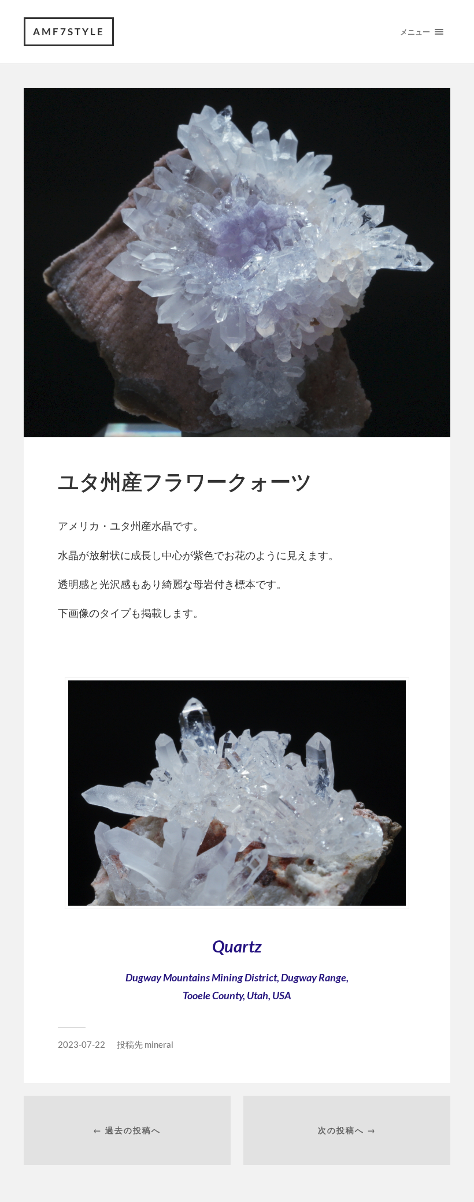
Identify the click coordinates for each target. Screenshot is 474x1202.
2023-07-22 (81, 1044)
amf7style (69, 31)
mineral (159, 1044)
